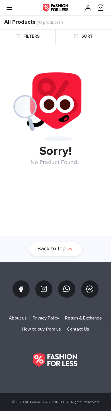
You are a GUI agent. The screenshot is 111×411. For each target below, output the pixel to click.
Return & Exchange (83, 318)
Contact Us (78, 329)
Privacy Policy (46, 318)
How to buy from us (41, 329)
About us (18, 318)
